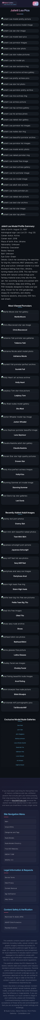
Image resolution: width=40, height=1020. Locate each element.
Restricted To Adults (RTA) (14, 917)
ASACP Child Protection (13, 922)
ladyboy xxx (9, 860)
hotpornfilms (9, 827)
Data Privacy (9, 883)
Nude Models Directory (13, 843)
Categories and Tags (12, 832)
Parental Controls (11, 928)
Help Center (9, 899)
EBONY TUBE (9, 854)
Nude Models (9, 838)
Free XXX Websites (11, 849)
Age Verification (10, 894)
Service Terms (10, 877)
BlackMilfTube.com (19, 800)
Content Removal (11, 888)
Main (6, 821)
